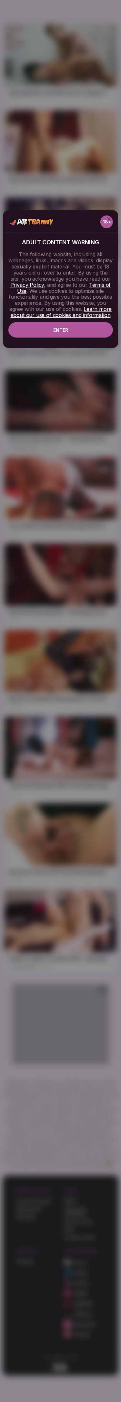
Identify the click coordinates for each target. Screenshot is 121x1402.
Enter (60, 330)
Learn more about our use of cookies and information (61, 312)
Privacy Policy (27, 285)
